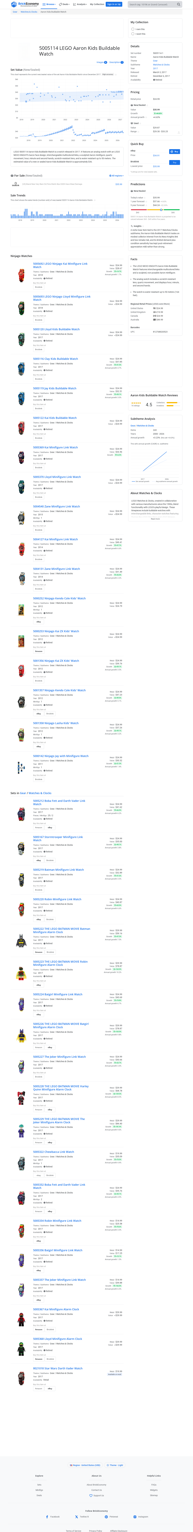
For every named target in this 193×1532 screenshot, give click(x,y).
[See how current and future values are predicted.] (179, 132)
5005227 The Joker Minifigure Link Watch (59, 1056)
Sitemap (154, 1495)
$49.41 (118, 542)
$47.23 (118, 695)
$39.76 (118, 663)
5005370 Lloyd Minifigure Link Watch (57, 477)
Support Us (98, 1495)
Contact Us (96, 1490)
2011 (40, 764)
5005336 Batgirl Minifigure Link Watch (57, 1250)
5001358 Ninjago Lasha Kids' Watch (56, 723)
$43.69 (118, 997)
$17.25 (118, 1253)
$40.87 (118, 902)
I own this (101, 283)
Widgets (154, 1490)
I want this (102, 288)
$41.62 (118, 807)
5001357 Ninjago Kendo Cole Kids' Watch (59, 690)
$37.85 (118, 362)
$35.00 (118, 841)
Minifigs (39, 1490)
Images (100, 62)
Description (114, 62)
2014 (40, 547)
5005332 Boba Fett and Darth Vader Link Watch (59, 1186)
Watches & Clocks (29, 12)
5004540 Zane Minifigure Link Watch (56, 506)
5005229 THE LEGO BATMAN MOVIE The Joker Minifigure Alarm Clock (59, 1120)
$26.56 (118, 452)
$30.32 (118, 760)
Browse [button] (50, 4)
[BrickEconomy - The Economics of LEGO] (25, 4)
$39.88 (118, 1283)
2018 (40, 275)
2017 (40, 337)
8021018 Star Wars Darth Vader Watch (57, 1368)
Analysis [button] (81, 4)
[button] (115, 74)
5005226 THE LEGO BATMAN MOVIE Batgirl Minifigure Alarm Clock (61, 1025)
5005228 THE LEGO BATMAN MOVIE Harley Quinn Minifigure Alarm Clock (61, 1087)
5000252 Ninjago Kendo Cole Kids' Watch (59, 598)
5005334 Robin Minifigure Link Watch (57, 1220)
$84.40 (118, 1123)
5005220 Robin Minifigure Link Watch (57, 899)
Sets (39, 1485)
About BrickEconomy (96, 1485)
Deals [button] (65, 4)
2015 (40, 514)
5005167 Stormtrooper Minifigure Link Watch (58, 838)
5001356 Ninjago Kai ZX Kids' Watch (56, 660)
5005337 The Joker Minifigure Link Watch (59, 1280)
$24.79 (118, 606)
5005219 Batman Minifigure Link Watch (58, 869)
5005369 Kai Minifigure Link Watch (55, 447)
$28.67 (118, 268)
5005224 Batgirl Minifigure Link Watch (57, 994)
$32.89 (118, 872)
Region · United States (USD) (86, 1465)
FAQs (153, 1485)
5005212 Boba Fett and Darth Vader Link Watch (59, 802)
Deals (39, 1495)
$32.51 (118, 391)
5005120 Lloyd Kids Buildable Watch (56, 329)
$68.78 (118, 1091)
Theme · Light (116, 1465)
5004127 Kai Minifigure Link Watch (55, 539)
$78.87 (118, 966)
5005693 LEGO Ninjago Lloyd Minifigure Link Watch (61, 298)
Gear (15, 12)
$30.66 (118, 1059)
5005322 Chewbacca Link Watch (53, 1152)
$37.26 (118, 727)
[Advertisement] (67, 27)
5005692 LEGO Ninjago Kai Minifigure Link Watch (60, 265)
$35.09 (118, 1156)
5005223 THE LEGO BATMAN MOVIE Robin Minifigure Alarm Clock (60, 963)
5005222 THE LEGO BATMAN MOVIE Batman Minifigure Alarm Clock (61, 930)
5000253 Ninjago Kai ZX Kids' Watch (56, 631)
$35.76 (118, 1191)
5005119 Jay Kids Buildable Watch (54, 388)
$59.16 (118, 933)
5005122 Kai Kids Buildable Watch (55, 418)
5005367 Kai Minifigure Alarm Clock (56, 1309)
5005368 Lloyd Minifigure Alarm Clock (57, 1339)
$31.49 (118, 572)
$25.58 (118, 1223)
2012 (40, 606)
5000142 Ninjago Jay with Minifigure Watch (61, 756)
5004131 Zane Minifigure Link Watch (56, 569)
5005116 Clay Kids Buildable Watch (55, 359)
